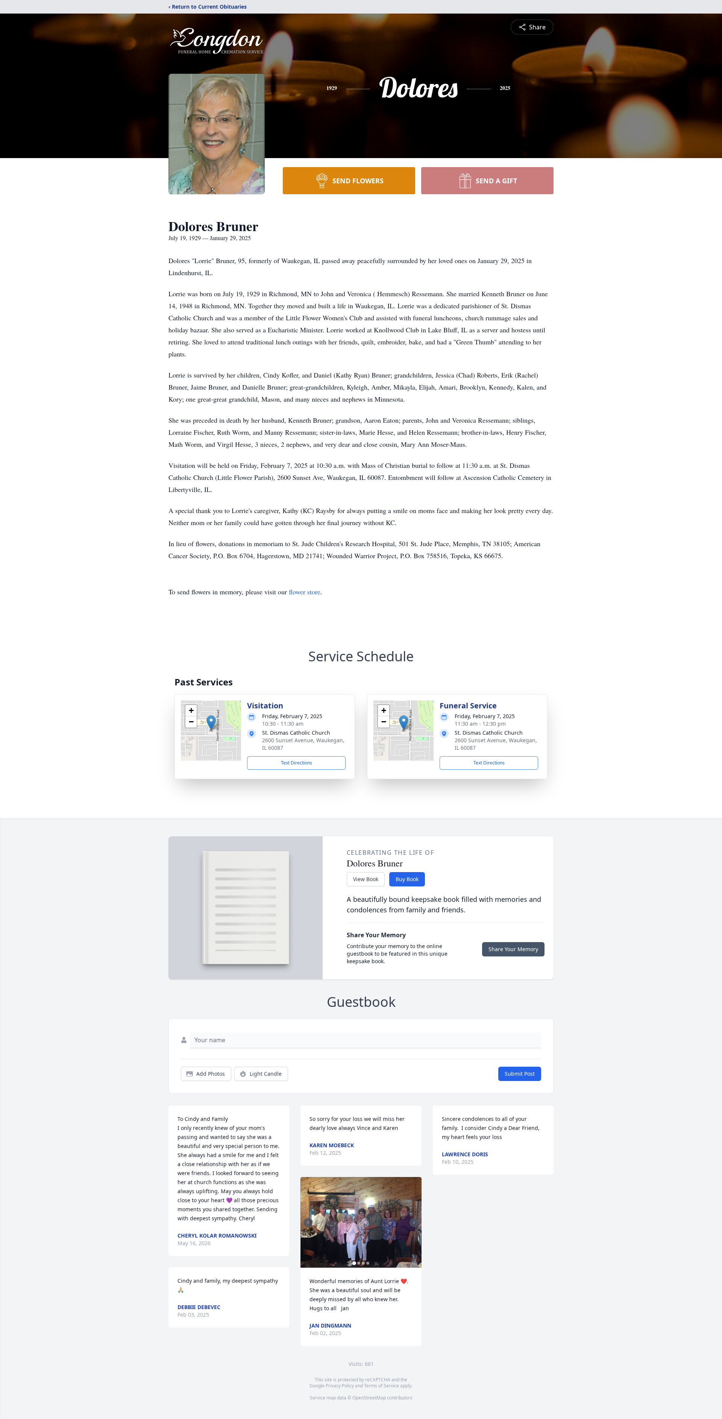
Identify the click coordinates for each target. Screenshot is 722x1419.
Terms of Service (381, 1385)
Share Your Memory (513, 949)
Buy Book (407, 879)
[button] (211, 723)
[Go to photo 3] (363, 1263)
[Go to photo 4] (367, 1263)
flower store (304, 591)
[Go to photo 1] (354, 1263)
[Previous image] (307, 1222)
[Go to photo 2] (358, 1263)
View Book (365, 879)
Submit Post (520, 1073)
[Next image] (414, 1222)
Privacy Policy (340, 1385)
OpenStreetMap (369, 1398)
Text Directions (296, 763)
